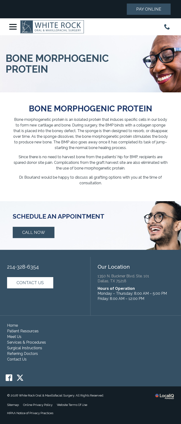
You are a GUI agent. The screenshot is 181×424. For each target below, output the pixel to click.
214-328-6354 (23, 267)
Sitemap (13, 405)
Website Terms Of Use (72, 405)
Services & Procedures (26, 342)
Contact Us (30, 282)
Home (12, 325)
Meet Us (14, 336)
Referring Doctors (22, 353)
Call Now (33, 232)
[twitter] (20, 378)
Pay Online (148, 9)
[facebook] (9, 378)
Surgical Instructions (24, 348)
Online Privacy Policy (38, 405)
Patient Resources (23, 331)
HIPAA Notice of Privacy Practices (30, 413)
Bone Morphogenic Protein (57, 64)
